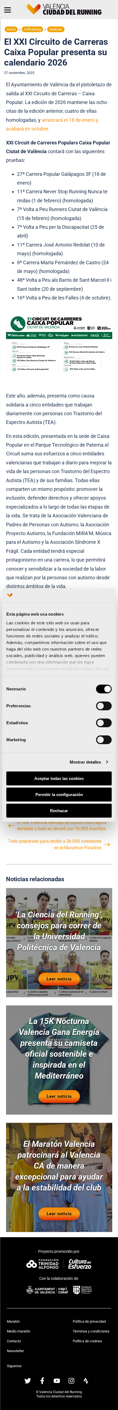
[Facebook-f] (42, 1380)
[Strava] (85, 1380)
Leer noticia (59, 978)
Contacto (14, 1341)
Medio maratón (18, 1331)
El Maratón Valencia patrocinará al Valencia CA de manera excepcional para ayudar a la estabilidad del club (59, 1165)
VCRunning (32, 29)
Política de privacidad (89, 1321)
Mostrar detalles (85, 761)
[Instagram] (71, 1380)
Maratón (13, 1321)
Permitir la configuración (59, 794)
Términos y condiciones (91, 1331)
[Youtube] (56, 1380)
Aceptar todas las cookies (59, 778)
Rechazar (59, 810)
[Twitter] (27, 1380)
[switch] (104, 706)
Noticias (55, 29)
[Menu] (7, 9)
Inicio (11, 29)
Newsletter (15, 1351)
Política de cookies (87, 1341)
